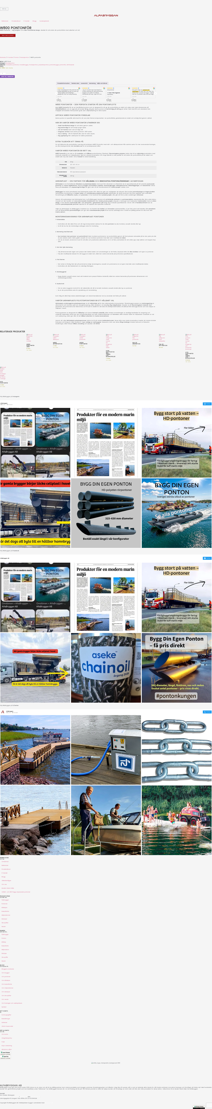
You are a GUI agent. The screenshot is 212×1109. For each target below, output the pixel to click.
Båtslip (4, 942)
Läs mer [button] (59, 96)
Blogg (34, 21)
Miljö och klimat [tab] (102, 83)
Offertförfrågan (6, 880)
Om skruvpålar (6, 995)
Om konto (5, 1034)
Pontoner (4, 904)
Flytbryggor (5, 900)
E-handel (26, 21)
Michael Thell (49, 1103)
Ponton (16, 57)
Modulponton (24, 57)
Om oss (4, 884)
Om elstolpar (6, 992)
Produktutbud (16, 21)
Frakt (3, 1042)
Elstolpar (4, 919)
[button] (155, 93)
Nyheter (4, 1007)
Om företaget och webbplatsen (12, 1003)
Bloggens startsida (8, 969)
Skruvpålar (5, 923)
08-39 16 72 (23, 1097)
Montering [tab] (92, 83)
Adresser (4, 1022)
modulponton (33, 65)
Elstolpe (4, 953)
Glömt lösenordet (7, 1026)
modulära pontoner (12, 65)
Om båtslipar (6, 980)
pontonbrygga (54, 65)
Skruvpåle (5, 957)
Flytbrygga (5, 934)
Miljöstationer (6, 915)
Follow (208, 404)
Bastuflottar (5, 911)
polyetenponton (44, 65)
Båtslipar (4, 907)
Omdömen (5, 861)
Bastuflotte (5, 946)
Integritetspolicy (7, 1038)
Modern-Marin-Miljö (8, 888)
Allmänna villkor (7, 1049)
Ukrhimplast (70, 65)
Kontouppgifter (6, 1015)
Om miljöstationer (7, 988)
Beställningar (6, 1018)
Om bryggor (6, 973)
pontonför (63, 65)
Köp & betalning (7, 1045)
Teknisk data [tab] (75, 83)
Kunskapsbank (44, 21)
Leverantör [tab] (84, 83)
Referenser (5, 21)
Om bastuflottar (7, 984)
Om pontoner (6, 976)
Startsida (3, 57)
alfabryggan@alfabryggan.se (9, 1097)
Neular (4, 926)
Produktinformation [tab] (63, 83)
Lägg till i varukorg (7, 76)
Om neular (5, 999)
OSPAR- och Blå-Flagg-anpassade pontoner (16, 892)
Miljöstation (5, 949)
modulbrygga (23, 65)
